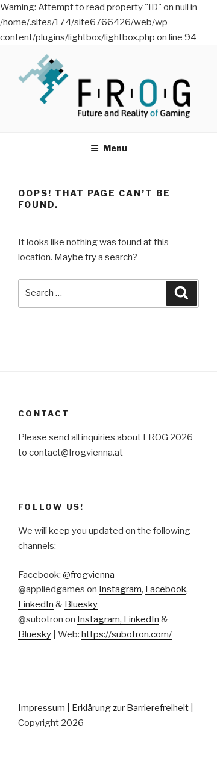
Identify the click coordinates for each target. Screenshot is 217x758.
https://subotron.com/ (126, 634)
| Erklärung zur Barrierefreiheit (128, 708)
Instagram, (100, 619)
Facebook (165, 589)
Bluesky (81, 604)
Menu (115, 148)
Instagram (120, 589)
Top (206, 747)
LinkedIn (36, 604)
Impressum (41, 708)
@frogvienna (89, 574)
